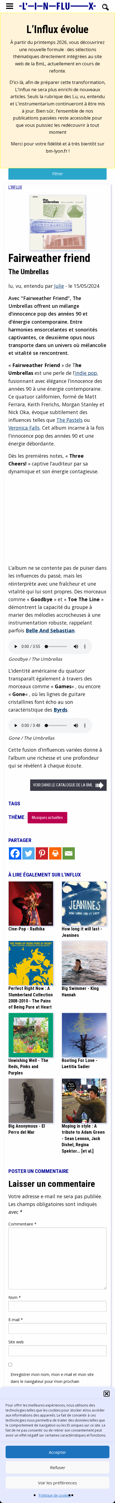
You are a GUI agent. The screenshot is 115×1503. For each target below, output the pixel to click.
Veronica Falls (24, 427)
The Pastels (69, 420)
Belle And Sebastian (50, 630)
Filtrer (57, 173)
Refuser (57, 1467)
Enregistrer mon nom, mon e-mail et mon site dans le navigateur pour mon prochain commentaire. (52, 1381)
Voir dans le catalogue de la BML (63, 785)
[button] (106, 1393)
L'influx (15, 187)
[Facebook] (15, 853)
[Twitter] (28, 853)
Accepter (57, 1452)
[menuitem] (15, 187)
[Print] (55, 853)
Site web (16, 1341)
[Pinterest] (42, 853)
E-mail (15, 1319)
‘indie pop (85, 373)
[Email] (69, 853)
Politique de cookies (55, 1495)
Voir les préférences (57, 1482)
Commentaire (22, 1224)
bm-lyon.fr (57, 151)
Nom (14, 1297)
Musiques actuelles (47, 817)
